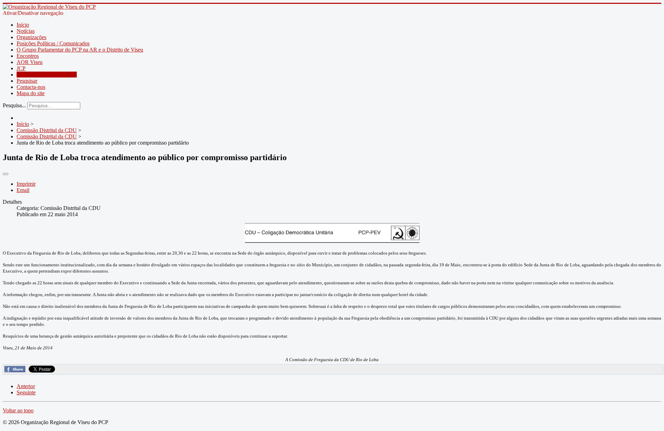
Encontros (28, 56)
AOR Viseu (30, 62)
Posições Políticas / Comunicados (53, 43)
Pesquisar (27, 81)
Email (23, 190)
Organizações (31, 37)
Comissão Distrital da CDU (47, 74)
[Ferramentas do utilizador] (5, 174)
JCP (21, 68)
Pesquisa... (14, 105)
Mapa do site (31, 93)
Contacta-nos (31, 87)
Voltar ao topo (18, 410)
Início (23, 25)
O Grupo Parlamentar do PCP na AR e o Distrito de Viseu (80, 50)
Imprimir (26, 184)
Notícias (26, 31)
